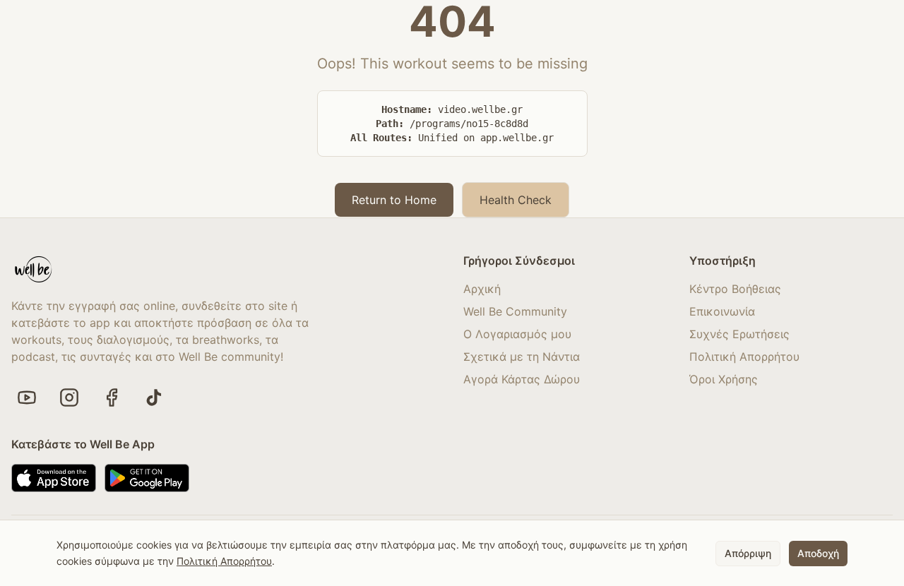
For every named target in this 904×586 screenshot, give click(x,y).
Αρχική (482, 289)
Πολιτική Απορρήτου (744, 356)
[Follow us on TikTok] (154, 397)
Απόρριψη (748, 552)
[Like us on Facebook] (111, 397)
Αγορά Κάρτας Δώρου (521, 379)
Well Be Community (515, 311)
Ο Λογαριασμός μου (517, 334)
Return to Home (394, 200)
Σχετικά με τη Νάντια (521, 356)
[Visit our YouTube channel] (26, 397)
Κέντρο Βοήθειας (735, 289)
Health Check (516, 200)
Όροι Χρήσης (723, 379)
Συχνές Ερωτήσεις (739, 334)
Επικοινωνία (722, 311)
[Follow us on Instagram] (69, 397)
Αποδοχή (818, 552)
